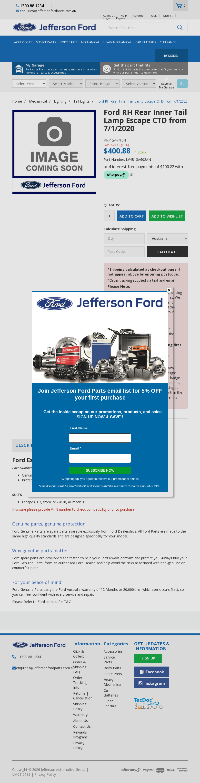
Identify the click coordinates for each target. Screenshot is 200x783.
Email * (75, 448)
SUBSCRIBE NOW (100, 470)
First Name (79, 428)
